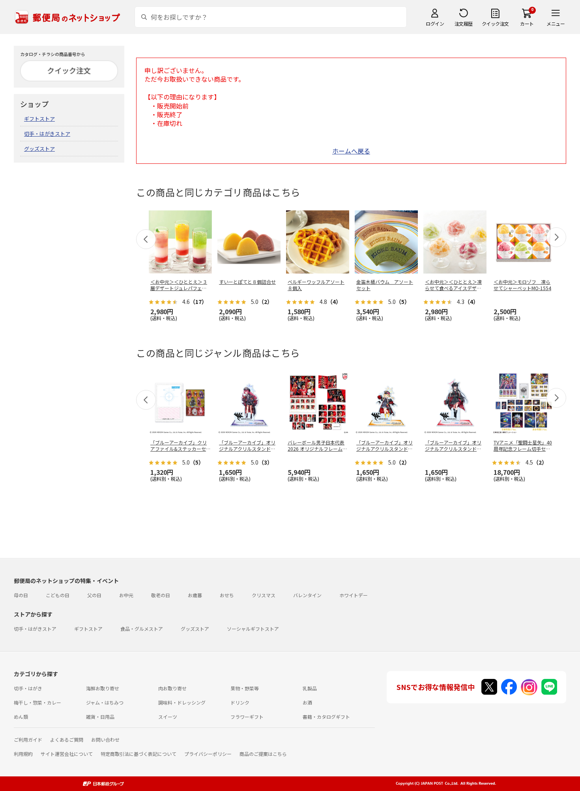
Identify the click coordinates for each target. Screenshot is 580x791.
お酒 (307, 702)
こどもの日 (57, 595)
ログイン (435, 23)
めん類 (21, 716)
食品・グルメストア (141, 628)
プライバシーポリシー (208, 753)
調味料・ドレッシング (182, 702)
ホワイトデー (353, 595)
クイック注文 (495, 23)
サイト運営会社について (67, 753)
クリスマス (263, 595)
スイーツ (167, 716)
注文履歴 (464, 23)
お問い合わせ (105, 739)
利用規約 (23, 753)
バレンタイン (307, 595)
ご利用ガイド (28, 739)
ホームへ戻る (351, 151)
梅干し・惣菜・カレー (37, 702)
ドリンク (239, 702)
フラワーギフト (247, 716)
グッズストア (39, 148)
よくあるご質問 (66, 739)
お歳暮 (195, 595)
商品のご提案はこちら (263, 753)
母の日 (21, 595)
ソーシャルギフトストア (253, 628)
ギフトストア (39, 118)
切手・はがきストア (47, 133)
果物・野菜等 (244, 688)
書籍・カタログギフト (326, 716)
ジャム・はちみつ (104, 702)
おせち (227, 595)
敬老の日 (160, 595)
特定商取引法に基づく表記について (138, 753)
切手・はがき (28, 688)
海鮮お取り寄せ (102, 688)
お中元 (126, 595)
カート (527, 23)
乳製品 (310, 688)
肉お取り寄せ (172, 688)
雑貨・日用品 (100, 716)
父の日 (94, 595)
